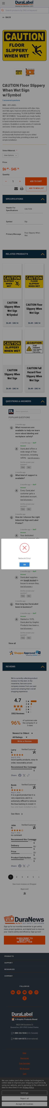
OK (24, 564)
